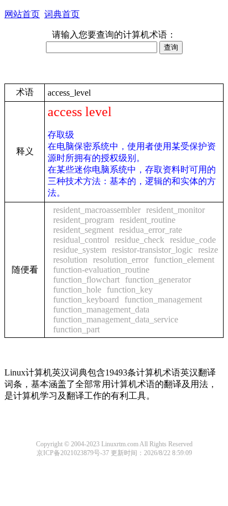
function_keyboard (86, 299)
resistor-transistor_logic (152, 249)
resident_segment (83, 229)
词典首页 (62, 14)
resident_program (83, 220)
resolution (70, 259)
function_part (76, 329)
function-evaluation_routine (101, 269)
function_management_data (101, 309)
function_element (184, 259)
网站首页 (22, 14)
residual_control (81, 239)
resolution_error (120, 259)
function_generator (158, 279)
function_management (163, 299)
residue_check (139, 239)
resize (208, 249)
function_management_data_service (115, 319)
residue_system (79, 249)
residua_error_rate (150, 229)
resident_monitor (175, 210)
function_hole (77, 289)
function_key (130, 289)
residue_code (193, 239)
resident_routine (147, 220)
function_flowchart (86, 279)
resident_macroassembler (97, 210)
